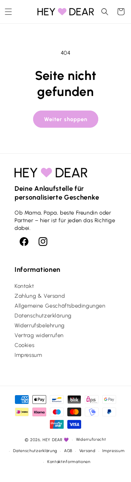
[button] (8, 12)
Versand (87, 450)
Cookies (24, 345)
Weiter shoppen (65, 119)
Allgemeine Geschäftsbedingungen (60, 305)
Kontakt (24, 286)
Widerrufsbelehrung (40, 325)
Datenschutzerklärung (43, 315)
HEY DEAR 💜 (56, 439)
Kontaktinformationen (69, 461)
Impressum (28, 355)
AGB (68, 450)
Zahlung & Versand (40, 296)
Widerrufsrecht (91, 439)
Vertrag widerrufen (39, 335)
